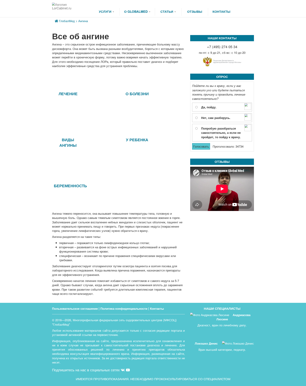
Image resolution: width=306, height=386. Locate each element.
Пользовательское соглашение (75, 308)
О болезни (137, 93)
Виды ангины (68, 142)
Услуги (105, 11)
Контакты (221, 11)
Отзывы (194, 11)
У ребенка (137, 139)
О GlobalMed (136, 11)
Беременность (69, 185)
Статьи (167, 11)
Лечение (68, 93)
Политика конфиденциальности (123, 308)
